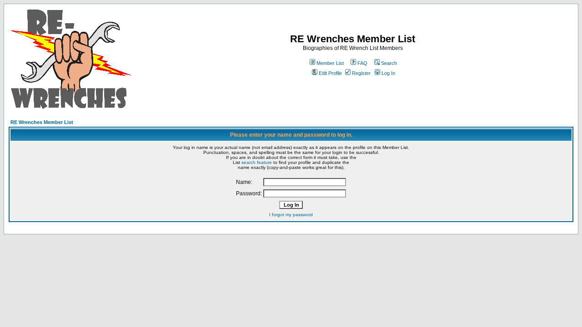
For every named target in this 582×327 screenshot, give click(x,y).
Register (361, 73)
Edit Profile (330, 73)
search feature (256, 162)
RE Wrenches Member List (41, 122)
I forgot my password (291, 214)
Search (389, 63)
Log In (388, 73)
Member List (330, 63)
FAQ (362, 63)
